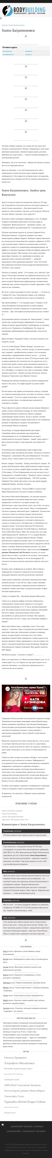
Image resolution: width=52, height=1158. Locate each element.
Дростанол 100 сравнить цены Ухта (15, 820)
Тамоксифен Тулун (14, 1096)
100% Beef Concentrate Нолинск (22, 1085)
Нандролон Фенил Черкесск (11, 1107)
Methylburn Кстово (10, 1113)
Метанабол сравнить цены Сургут (18, 1069)
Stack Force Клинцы (9, 814)
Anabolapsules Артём (11, 1080)
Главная (4, 25)
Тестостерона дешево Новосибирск (24, 1090)
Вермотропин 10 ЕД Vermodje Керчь (13, 1074)
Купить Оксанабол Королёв (12, 811)
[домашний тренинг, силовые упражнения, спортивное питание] (26, 7)
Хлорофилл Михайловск (19, 1063)
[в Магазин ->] (26, 940)
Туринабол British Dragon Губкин (25, 1101)
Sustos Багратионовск (17, 25)
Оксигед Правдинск (15, 1057)
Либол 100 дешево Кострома (12, 817)
